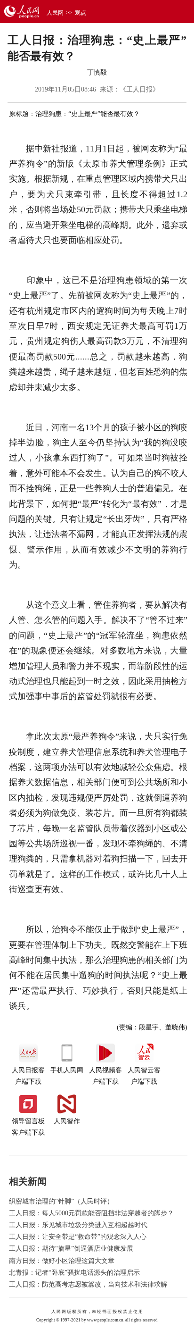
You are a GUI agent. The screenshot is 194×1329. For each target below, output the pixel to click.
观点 (80, 12)
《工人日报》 (139, 89)
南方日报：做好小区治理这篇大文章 (61, 1260)
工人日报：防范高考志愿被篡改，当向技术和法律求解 (88, 1284)
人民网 (55, 12)
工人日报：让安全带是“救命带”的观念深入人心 (77, 1236)
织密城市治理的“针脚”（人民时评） (61, 1201)
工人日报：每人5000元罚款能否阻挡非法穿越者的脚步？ (91, 1213)
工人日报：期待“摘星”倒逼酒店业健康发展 (71, 1248)
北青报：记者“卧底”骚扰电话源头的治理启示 (74, 1272)
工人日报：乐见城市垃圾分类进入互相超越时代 (78, 1225)
